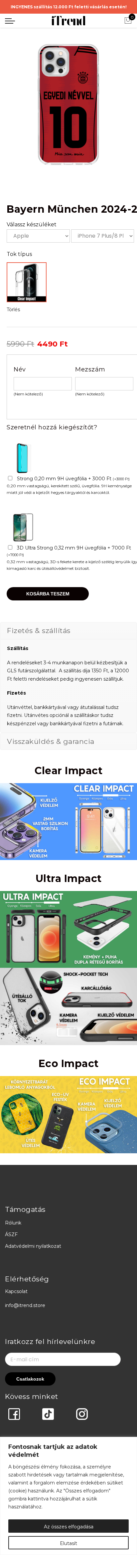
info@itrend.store (25, 1305)
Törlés (13, 310)
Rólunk (13, 1223)
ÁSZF (11, 1234)
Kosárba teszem (47, 593)
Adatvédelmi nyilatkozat (33, 1246)
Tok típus (19, 254)
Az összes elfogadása (68, 1527)
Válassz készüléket (32, 224)
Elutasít (68, 1543)
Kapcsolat (16, 1291)
